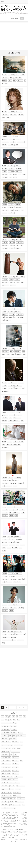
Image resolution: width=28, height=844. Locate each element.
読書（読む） (17, 248)
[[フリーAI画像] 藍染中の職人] (14, 346)
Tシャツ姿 (11, 477)
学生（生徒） (13, 738)
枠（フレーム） (11, 808)
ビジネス (21, 136)
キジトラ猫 (11, 204)
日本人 (23, 174)
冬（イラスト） (5, 732)
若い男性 (8, 117)
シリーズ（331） (11, 412)
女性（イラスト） (6, 767)
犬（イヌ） (4, 735)
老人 (23, 388)
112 (18, 707)
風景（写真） (5, 804)
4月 (13, 716)
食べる (19, 444)
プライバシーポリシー (18, 840)
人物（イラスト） (6, 773)
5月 (17, 716)
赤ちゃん (20, 732)
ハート (3, 798)
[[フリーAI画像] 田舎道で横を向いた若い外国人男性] (14, 474)
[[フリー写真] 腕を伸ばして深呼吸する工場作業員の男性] (14, 629)
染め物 (8, 354)
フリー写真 (4, 171)
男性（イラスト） (15, 782)
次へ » (24, 707)
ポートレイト (18, 111)
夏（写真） (13, 726)
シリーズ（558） (18, 631)
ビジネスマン (5, 139)
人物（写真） (5, 174)
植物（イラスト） (6, 764)
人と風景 (22, 74)
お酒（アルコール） (13, 382)
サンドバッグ (11, 276)
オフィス (10, 136)
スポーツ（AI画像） (20, 276)
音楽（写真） (5, 738)
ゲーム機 (16, 509)
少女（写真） (15, 757)
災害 (11, 754)
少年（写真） (15, 760)
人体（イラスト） (6, 770)
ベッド (17, 74)
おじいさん (4, 382)
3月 (10, 716)
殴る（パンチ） (5, 285)
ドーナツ (15, 441)
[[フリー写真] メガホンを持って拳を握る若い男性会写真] (14, 534)
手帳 (20, 174)
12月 (18, 719)
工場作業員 (13, 637)
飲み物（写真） (5, 391)
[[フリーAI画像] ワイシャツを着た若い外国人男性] (14, 602)
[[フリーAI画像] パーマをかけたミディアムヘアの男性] (14, 109)
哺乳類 (11, 210)
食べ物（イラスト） (12, 779)
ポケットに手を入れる (6, 480)
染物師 (12, 354)
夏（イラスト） (5, 726)
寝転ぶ (10, 80)
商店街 (19, 579)
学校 (21, 741)
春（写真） (13, 723)
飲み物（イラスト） (6, 792)
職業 (17, 144)
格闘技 (18, 282)
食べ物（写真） (5, 447)
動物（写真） (5, 789)
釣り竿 (16, 515)
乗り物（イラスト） (6, 795)
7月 (24, 716)
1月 (3, 716)
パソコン (16, 136)
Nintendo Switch (18, 507)
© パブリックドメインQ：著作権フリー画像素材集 (13, 839)
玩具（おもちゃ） (6, 748)
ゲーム (10, 509)
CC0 (13, 812)
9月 (6, 719)
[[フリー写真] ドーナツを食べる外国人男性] (14, 439)
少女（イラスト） (6, 757)
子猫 (22, 210)
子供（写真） (5, 754)
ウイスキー (21, 382)
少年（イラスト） (6, 760)
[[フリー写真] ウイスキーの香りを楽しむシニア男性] (14, 380)
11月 (14, 719)
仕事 (11, 142)
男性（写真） (5, 83)
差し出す (10, 420)
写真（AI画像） (18, 77)
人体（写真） (15, 770)
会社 (15, 142)
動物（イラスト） (20, 786)
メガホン (17, 542)
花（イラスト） (21, 798)
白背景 (3, 117)
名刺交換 (19, 417)
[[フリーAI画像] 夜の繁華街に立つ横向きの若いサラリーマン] (14, 571)
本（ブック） (19, 245)
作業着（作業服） (5, 637)
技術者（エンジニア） (6, 640)
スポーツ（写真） (18, 776)
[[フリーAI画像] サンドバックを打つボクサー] (14, 274)
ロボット (18, 139)
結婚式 (18, 748)
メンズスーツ (18, 171)
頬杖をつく (8, 320)
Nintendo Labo (10, 507)
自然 (15, 754)
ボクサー (11, 279)
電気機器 (12, 786)
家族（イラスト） (6, 741)
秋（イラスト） (5, 729)
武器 (11, 804)
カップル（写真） (18, 745)
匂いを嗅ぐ (4, 388)
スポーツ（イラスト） (7, 776)
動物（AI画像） (5, 210)
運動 (14, 735)
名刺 (14, 417)
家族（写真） (15, 741)
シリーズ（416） (5, 168)
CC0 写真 (4, 165)
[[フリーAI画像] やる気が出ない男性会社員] (14, 307)
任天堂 (22, 512)
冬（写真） (13, 732)
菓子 (15, 444)
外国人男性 (4, 80)
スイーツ (9, 441)
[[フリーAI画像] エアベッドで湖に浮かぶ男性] (14, 72)
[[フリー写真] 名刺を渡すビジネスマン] (14, 410)
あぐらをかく (11, 239)
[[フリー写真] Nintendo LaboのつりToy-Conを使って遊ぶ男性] (14, 505)
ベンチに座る (5, 242)
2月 (6, 716)
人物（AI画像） (5, 77)
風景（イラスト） (19, 801)
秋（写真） (13, 729)
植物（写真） (15, 764)
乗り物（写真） (17, 795)
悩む (15, 317)
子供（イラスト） (15, 751)
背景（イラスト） (11, 798)
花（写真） (4, 801)
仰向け (11, 77)
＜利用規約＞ (10, 829)
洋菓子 (3, 444)
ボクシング (17, 279)
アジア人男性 (10, 165)
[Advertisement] (14, 36)
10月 (10, 719)
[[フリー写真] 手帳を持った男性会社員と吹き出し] (14, 163)
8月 (3, 719)
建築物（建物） (5, 751)
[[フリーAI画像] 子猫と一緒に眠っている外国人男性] (14, 202)
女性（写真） (15, 767)
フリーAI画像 (11, 74)
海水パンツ (20, 80)
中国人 (10, 512)
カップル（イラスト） (7, 745)
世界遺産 (4, 779)
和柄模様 (4, 808)
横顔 (22, 282)
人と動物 (4, 207)
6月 (20, 716)
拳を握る (4, 547)
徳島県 (23, 351)
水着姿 (14, 80)
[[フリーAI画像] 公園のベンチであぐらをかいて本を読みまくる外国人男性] (14, 237)
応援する (22, 545)
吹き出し (15, 174)
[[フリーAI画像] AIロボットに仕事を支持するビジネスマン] (14, 134)
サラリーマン (17, 165)
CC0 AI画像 (4, 74)
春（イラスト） (5, 723)
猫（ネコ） (4, 212)
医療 (10, 735)
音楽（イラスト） (21, 735)
